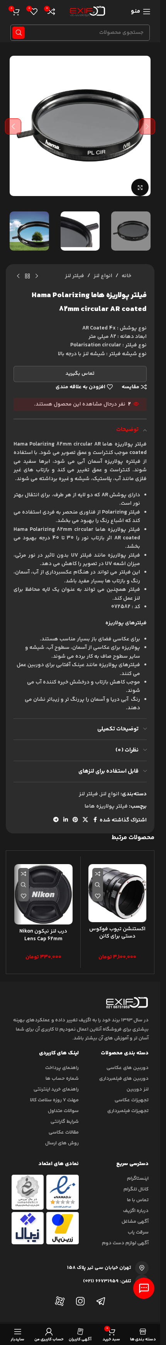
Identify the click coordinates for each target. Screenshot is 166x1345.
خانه (126, 276)
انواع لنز (102, 276)
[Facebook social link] (95, 820)
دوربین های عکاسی (128, 1068)
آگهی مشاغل (135, 1221)
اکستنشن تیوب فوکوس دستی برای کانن (117, 933)
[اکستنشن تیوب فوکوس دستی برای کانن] (117, 893)
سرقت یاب (138, 1232)
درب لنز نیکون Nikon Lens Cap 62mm (43, 935)
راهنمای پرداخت (62, 1068)
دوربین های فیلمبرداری (124, 1078)
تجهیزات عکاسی (132, 1100)
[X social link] (85, 820)
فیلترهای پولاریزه (126, 623)
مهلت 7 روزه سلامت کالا (54, 1100)
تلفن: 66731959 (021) (107, 1281)
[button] (147, 126)
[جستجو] (18, 33)
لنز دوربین (138, 1089)
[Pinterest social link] (75, 820)
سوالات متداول (63, 1111)
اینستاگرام (138, 1178)
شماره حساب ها (62, 1078)
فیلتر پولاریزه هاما (106, 806)
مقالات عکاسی (64, 1132)
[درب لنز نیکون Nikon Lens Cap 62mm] (43, 894)
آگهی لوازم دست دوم (125, 1243)
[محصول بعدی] (18, 276)
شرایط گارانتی (65, 1122)
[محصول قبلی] (36, 276)
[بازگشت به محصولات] (27, 276)
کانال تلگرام (136, 1189)
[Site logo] (86, 11)
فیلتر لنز (74, 276)
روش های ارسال (62, 1143)
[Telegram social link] (56, 820)
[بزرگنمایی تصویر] (140, 187)
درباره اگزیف (136, 1211)
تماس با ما (138, 1200)
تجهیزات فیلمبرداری (128, 1111)
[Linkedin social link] (65, 820)
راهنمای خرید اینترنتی (56, 1089)
